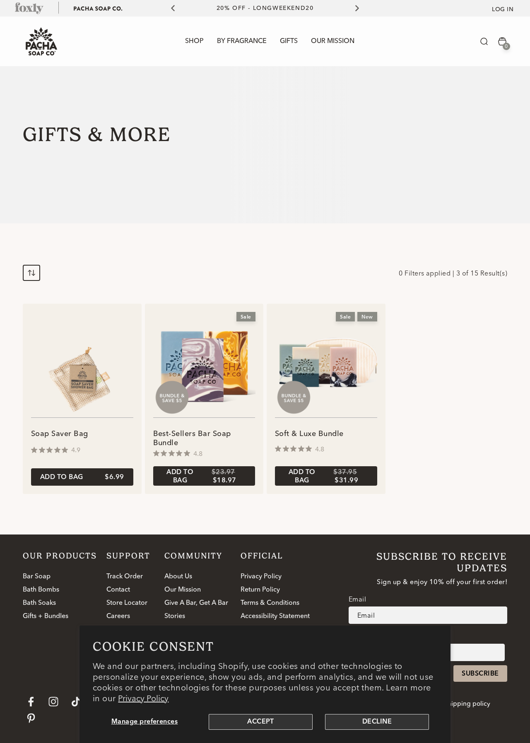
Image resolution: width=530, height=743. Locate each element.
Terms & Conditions (270, 603)
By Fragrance (242, 41)
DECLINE (377, 722)
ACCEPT (260, 722)
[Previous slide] (168, 8)
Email (357, 599)
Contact (118, 590)
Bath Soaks (39, 603)
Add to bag (82, 477)
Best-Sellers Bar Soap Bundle (192, 438)
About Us (178, 576)
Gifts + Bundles (45, 616)
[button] (484, 41)
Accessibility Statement (275, 616)
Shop (194, 41)
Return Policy (260, 590)
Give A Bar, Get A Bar (196, 603)
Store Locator (126, 603)
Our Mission (182, 590)
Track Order (124, 576)
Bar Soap (37, 576)
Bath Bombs (41, 590)
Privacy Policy (143, 698)
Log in (502, 9)
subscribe (480, 674)
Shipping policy (467, 704)
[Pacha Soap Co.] (98, 8)
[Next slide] (362, 8)
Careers (118, 616)
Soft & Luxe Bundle (309, 434)
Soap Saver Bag (59, 434)
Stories (174, 616)
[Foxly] (29, 8)
